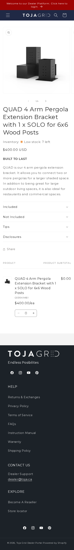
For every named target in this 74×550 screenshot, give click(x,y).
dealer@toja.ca (20, 479)
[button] (8, 15)
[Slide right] (45, 101)
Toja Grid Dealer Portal (29, 543)
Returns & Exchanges (24, 397)
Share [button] (11, 249)
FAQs (12, 424)
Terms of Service (20, 415)
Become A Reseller (22, 502)
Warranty (14, 442)
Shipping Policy (19, 450)
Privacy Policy (18, 406)
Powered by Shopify (55, 543)
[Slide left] (28, 101)
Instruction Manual (22, 433)
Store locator (17, 511)
